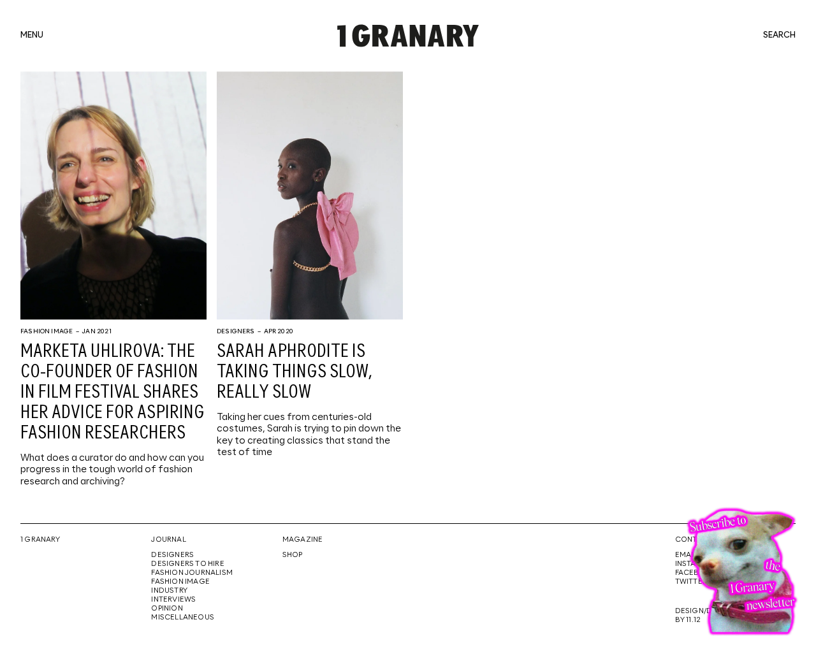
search (779, 36)
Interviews (173, 600)
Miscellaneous (182, 617)
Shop (292, 555)
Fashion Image (46, 331)
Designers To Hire (187, 564)
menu (31, 36)
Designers (236, 331)
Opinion (166, 608)
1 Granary (40, 540)
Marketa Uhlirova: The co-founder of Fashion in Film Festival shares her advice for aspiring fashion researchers (112, 393)
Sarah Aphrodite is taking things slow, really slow (294, 372)
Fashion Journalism (192, 573)
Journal (168, 540)
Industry (169, 591)
